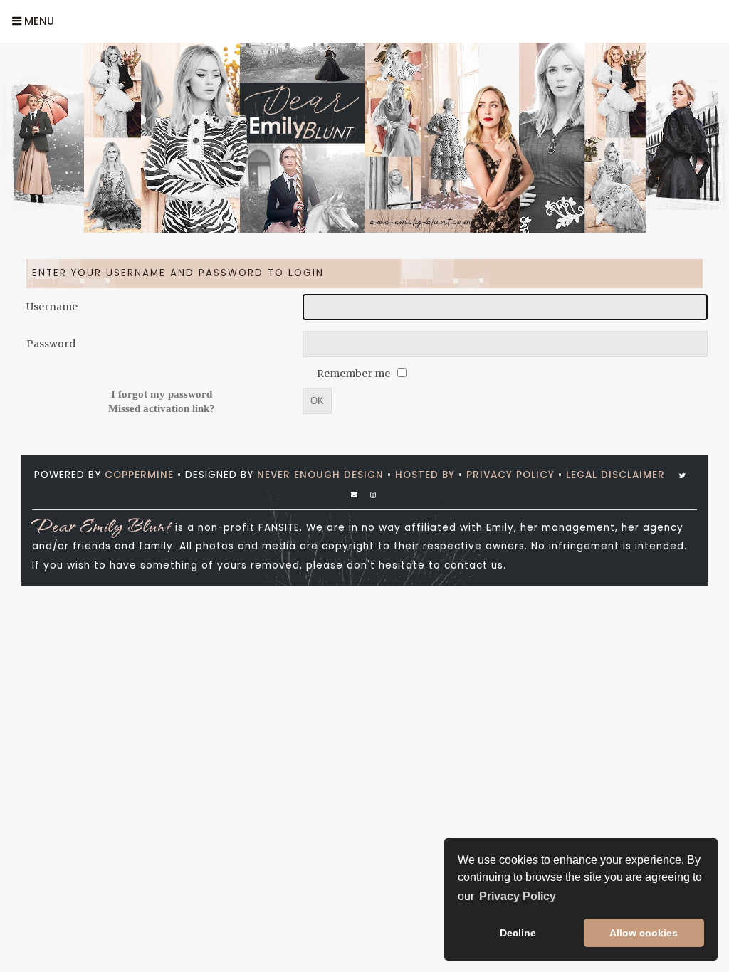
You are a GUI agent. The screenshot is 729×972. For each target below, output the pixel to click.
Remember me (354, 373)
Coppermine (139, 475)
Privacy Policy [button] (517, 896)
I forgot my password (161, 394)
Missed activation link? (161, 408)
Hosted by (425, 475)
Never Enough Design (320, 475)
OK (317, 401)
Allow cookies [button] (643, 933)
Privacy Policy (510, 475)
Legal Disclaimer (615, 475)
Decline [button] (518, 933)
